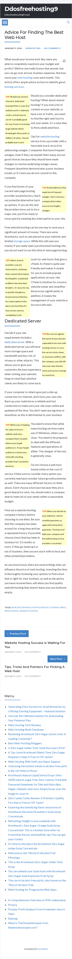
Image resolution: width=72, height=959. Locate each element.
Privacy (12, 904)
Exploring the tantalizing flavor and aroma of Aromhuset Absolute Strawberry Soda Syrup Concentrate (34, 812)
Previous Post (18, 633)
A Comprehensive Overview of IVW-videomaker (37, 900)
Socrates (43, 949)
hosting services (14, 86)
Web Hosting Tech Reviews (24, 725)
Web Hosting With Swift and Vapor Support (34, 761)
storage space (21, 241)
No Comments (52, 48)
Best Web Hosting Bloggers (25, 743)
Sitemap (13, 918)
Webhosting (33, 48)
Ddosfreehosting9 (31, 9)
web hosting (24, 77)
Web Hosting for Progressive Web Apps (32, 889)
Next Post (56, 658)
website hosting (49, 136)
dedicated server (14, 342)
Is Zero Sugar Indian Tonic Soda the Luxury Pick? (36, 747)
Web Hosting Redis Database (26, 729)
